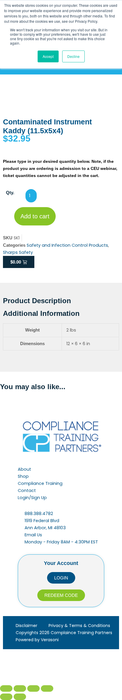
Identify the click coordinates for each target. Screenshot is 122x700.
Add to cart (34, 216)
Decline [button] (73, 56)
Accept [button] (48, 56)
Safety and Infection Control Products (67, 245)
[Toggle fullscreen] (20, 688)
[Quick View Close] (14, 668)
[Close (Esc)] (47, 688)
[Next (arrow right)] (20, 696)
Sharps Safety (18, 252)
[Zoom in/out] (6, 688)
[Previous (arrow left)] (6, 696)
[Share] (33, 688)
